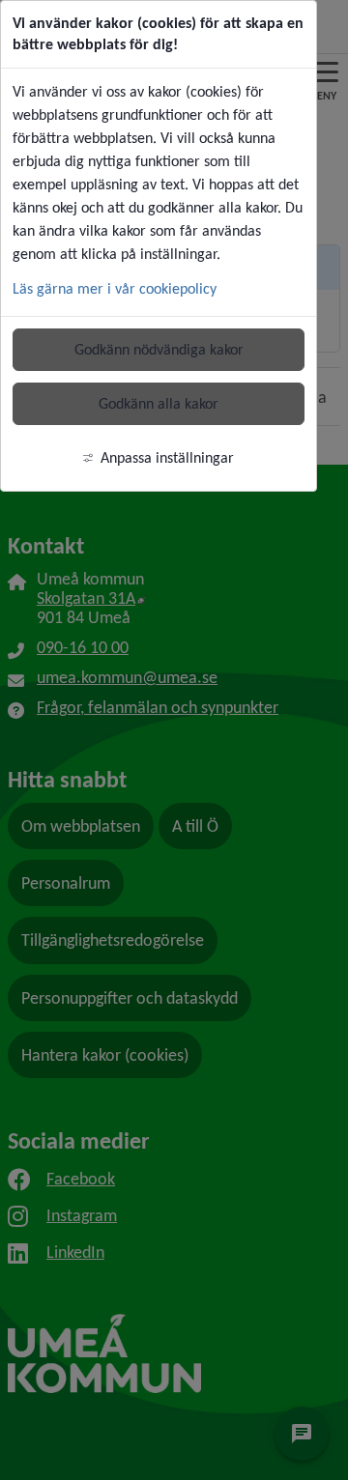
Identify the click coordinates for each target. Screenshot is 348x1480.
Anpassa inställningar (167, 457)
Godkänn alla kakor (158, 403)
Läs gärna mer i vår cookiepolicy (115, 288)
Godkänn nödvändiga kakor (159, 349)
